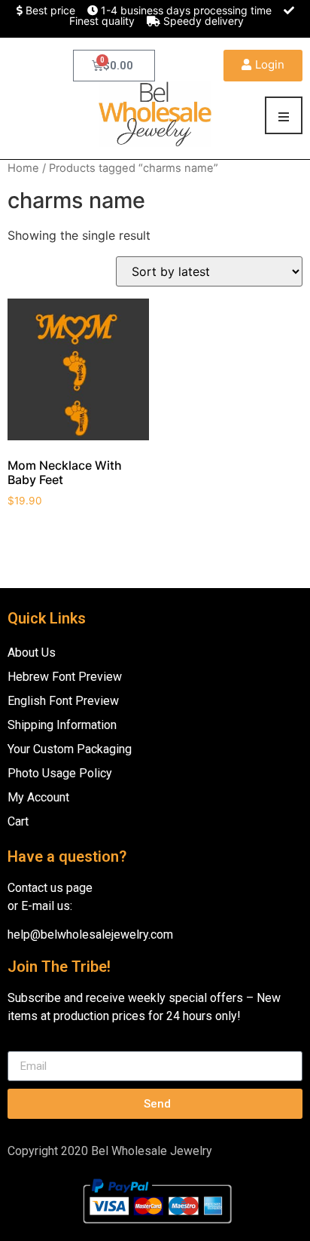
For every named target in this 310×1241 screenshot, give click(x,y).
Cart (18, 821)
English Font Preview (63, 701)
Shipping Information (62, 725)
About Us (32, 652)
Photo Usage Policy (60, 773)
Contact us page (50, 888)
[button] (262, 65)
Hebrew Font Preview (65, 677)
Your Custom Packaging (70, 749)
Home (23, 168)
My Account (38, 797)
